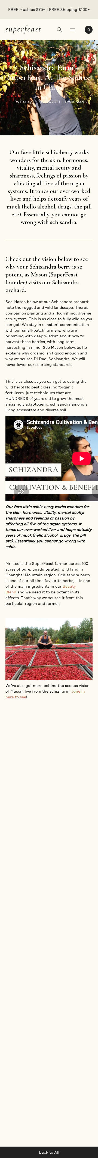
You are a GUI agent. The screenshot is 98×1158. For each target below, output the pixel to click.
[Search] (59, 30)
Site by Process (78, 1106)
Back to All (49, 1152)
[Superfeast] (23, 29)
